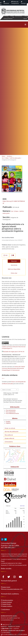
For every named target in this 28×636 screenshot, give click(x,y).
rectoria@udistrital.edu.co (7, 620)
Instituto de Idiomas (26, 17)
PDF (6, 255)
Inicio (3, 156)
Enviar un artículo (10, 428)
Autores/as (14, 265)
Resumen (14, 261)
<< (2, 378)
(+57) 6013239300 (7, 634)
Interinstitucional (18, 15)
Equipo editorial (9, 438)
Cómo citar (14, 273)
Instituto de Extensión (11, 17)
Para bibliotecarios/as (12, 413)
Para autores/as (10, 412)
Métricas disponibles (14, 269)
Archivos (9, 156)
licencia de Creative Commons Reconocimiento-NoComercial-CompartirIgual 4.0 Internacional (13, 368)
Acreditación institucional (6, 17)
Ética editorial (9, 435)
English (8, 421)
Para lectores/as (11, 410)
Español (8, 423)
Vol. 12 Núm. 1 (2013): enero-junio (11, 158)
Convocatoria (9, 442)
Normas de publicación (11, 431)
